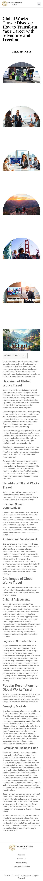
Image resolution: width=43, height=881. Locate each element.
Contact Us (21, 859)
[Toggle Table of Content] (23, 356)
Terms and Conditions (21, 867)
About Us (21, 855)
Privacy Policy (21, 863)
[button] (39, 4)
